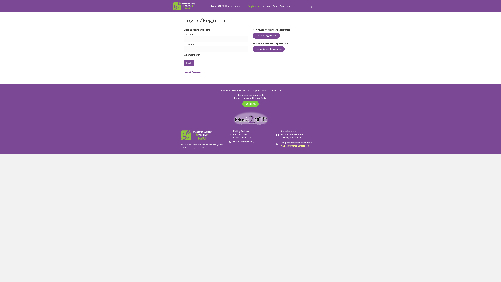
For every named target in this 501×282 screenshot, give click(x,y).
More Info (239, 6)
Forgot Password (193, 71)
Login (311, 6)
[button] (258, 6)
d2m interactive (207, 148)
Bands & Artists (281, 6)
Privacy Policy (218, 145)
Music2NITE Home (221, 6)
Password (189, 44)
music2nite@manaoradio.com (295, 145)
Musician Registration (266, 35)
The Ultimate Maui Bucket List (235, 90)
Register (252, 6)
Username (189, 34)
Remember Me (194, 54)
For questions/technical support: (297, 142)
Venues (266, 6)
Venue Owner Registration (269, 49)
